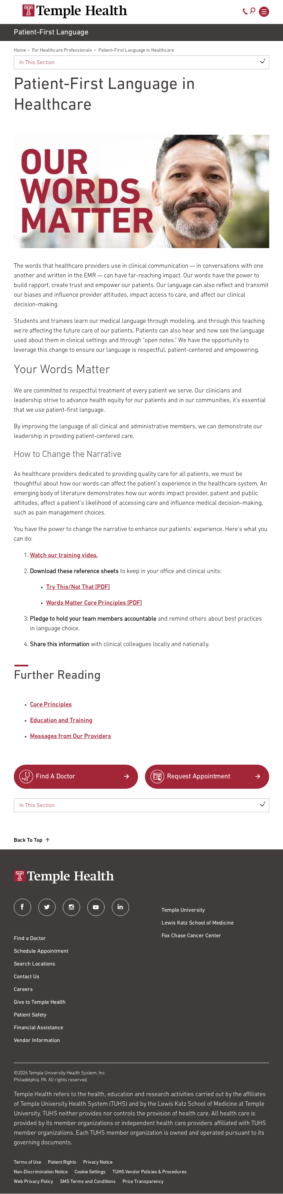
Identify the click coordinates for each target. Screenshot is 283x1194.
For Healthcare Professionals (62, 50)
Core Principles (51, 705)
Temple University (183, 910)
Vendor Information (37, 1040)
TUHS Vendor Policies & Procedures (150, 1172)
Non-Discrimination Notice (41, 1172)
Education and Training (61, 721)
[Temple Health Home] (75, 11)
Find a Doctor (30, 938)
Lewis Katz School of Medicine (198, 923)
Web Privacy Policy (33, 1181)
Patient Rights (62, 1162)
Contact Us (26, 977)
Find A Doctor (55, 776)
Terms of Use (27, 1162)
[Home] (141, 877)
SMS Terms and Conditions (88, 1181)
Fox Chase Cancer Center (191, 936)
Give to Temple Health (40, 1002)
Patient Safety (30, 1015)
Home (20, 50)
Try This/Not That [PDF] (78, 587)
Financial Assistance (38, 1028)
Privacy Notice (98, 1162)
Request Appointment (198, 776)
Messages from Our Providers (70, 737)
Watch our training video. (64, 556)
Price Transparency (143, 1181)
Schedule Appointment (41, 951)
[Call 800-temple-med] (245, 13)
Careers (23, 989)
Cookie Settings (90, 1172)
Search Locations (34, 964)
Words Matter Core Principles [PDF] (94, 603)
